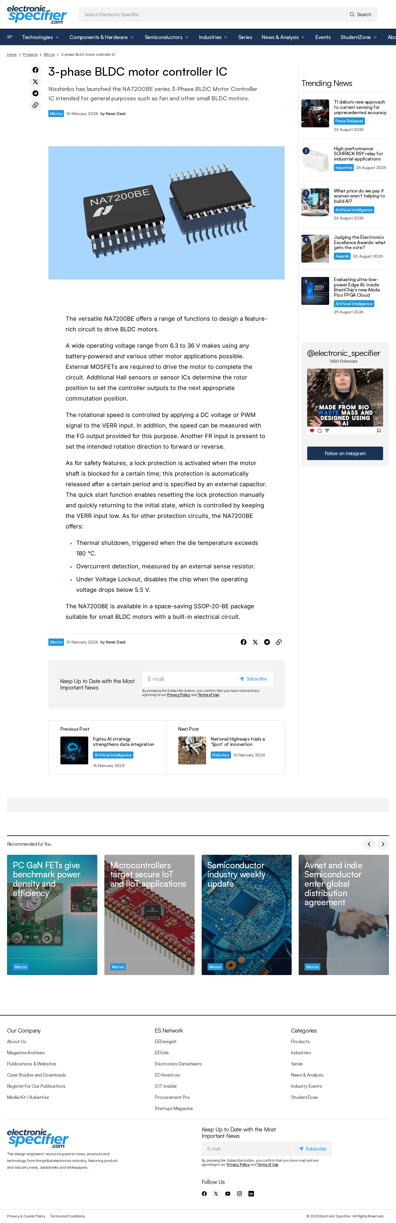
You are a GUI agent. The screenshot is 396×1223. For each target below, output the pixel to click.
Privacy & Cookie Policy (26, 1216)
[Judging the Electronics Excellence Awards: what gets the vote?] (315, 249)
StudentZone (304, 1097)
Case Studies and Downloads (36, 1075)
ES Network (169, 1030)
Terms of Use (208, 694)
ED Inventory (167, 1075)
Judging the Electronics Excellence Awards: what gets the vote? (360, 242)
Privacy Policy (178, 694)
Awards (342, 256)
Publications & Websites (31, 1064)
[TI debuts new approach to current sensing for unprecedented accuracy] (315, 113)
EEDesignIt (165, 1041)
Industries (301, 1052)
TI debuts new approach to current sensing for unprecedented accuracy (360, 107)
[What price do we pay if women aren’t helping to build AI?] (315, 202)
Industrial (344, 167)
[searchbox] (213, 14)
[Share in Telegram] (35, 93)
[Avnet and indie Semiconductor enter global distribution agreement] (344, 915)
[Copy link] (35, 105)
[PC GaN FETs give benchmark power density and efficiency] (52, 915)
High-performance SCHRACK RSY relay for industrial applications (358, 154)
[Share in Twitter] (35, 82)
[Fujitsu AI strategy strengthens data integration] (107, 747)
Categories (304, 1030)
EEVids (162, 1052)
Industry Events (306, 1086)
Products (30, 54)
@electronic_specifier (343, 352)
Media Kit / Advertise (28, 1097)
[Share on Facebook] (35, 70)
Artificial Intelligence (113, 754)
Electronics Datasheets (178, 1064)
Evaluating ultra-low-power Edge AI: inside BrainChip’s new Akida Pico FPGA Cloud (357, 287)
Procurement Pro (172, 1097)
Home (12, 54)
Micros (49, 54)
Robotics (221, 754)
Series (297, 1064)
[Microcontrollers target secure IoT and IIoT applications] (149, 915)
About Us (16, 1041)
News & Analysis (307, 1075)
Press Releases (349, 120)
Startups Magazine (174, 1108)
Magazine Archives (26, 1052)
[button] (10, 37)
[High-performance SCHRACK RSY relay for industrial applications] (315, 160)
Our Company (23, 1030)
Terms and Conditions (67, 1216)
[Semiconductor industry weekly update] (247, 915)
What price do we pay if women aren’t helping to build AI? (359, 196)
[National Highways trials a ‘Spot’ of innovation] (225, 747)
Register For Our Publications (36, 1086)
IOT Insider (166, 1086)
